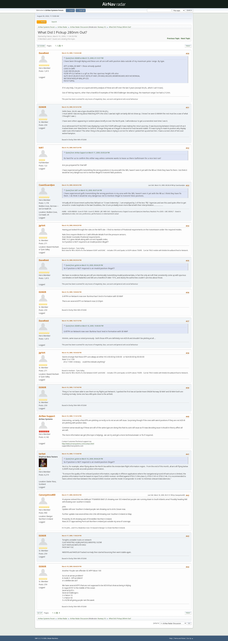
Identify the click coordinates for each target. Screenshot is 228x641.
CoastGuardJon (47, 185)
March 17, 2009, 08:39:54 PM (71, 495)
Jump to (156, 623)
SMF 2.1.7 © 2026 (40, 638)
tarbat (42, 453)
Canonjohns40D (47, 494)
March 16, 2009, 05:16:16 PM (71, 107)
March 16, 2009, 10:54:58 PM (71, 353)
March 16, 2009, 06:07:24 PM (71, 148)
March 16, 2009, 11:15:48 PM (71, 454)
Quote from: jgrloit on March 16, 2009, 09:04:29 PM (84, 265)
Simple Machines (52, 638)
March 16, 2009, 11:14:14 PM (71, 416)
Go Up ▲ (190, 638)
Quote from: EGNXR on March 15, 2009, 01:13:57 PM (84, 58)
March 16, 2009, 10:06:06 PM (71, 292)
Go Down (41, 46)
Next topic (185, 38)
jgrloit (42, 225)
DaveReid (44, 53)
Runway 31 (102, 27)
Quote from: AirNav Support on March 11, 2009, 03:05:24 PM (88, 153)
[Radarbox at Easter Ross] (40, 478)
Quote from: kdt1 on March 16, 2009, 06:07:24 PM (84, 190)
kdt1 (41, 147)
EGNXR (42, 107)
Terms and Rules (179, 638)
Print (188, 46)
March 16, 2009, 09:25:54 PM (71, 260)
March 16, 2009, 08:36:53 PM (71, 185)
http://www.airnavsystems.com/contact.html (78, 444)
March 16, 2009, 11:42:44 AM (71, 53)
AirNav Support (47, 416)
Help (170, 638)
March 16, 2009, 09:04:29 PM (71, 225)
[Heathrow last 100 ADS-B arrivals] (40, 74)
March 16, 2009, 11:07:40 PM (71, 387)
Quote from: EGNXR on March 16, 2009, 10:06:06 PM (84, 326)
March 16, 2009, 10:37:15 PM (71, 321)
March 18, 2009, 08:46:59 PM (71, 566)
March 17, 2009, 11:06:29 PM (71, 536)
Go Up (39, 613)
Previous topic (173, 38)
